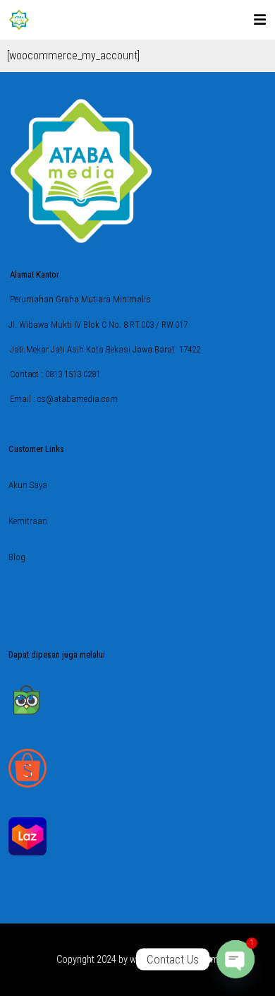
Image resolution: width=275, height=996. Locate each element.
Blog (16, 557)
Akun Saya (27, 485)
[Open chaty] (235, 959)
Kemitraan (27, 521)
